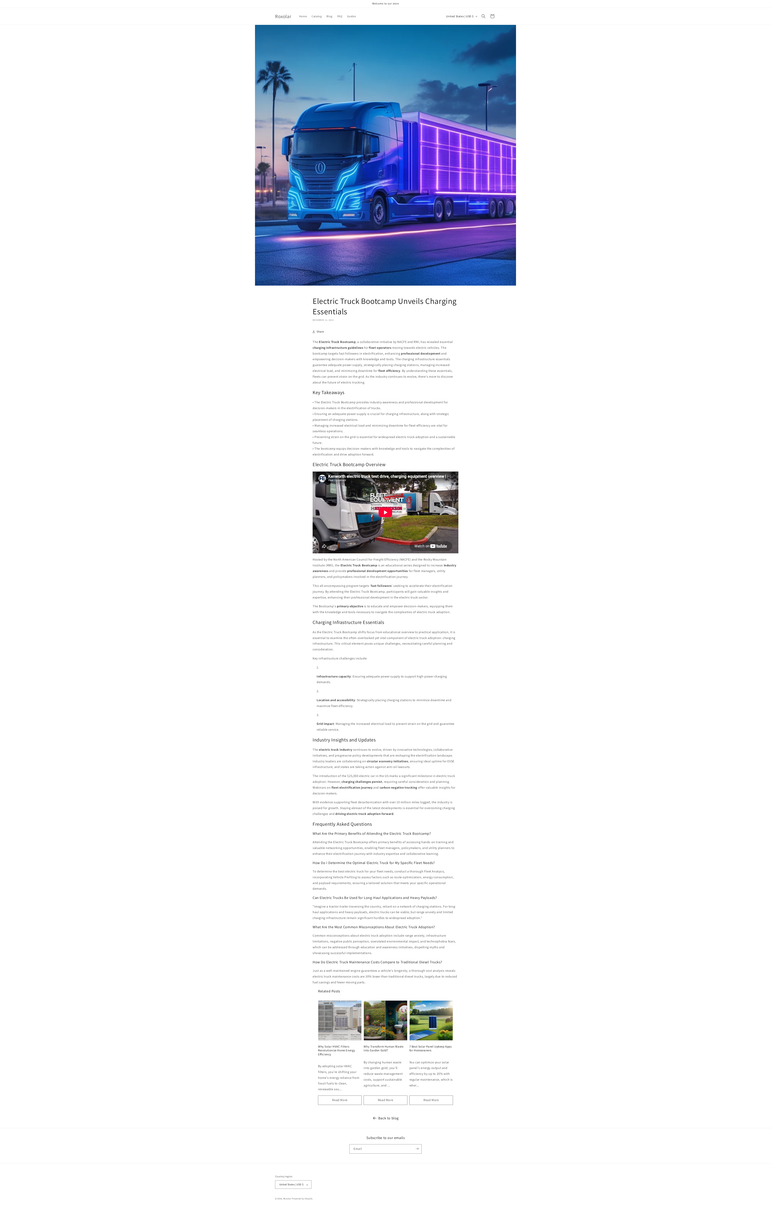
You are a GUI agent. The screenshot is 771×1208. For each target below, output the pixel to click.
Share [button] (320, 331)
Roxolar (287, 1198)
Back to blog (388, 1118)
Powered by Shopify (302, 1198)
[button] (483, 16)
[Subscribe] (417, 1148)
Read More (339, 1100)
